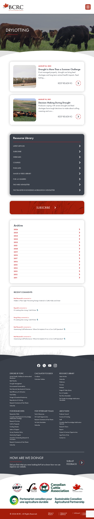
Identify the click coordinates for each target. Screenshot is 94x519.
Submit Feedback (71, 463)
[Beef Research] (13, 7)
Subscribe (43, 208)
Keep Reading (65, 83)
